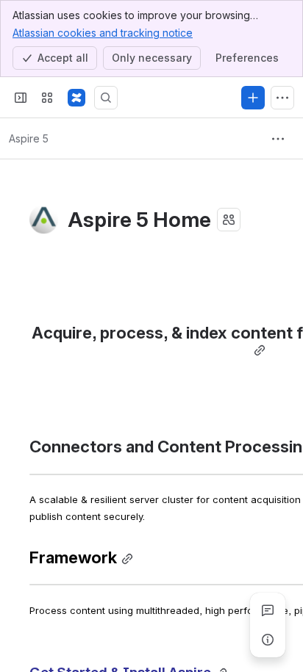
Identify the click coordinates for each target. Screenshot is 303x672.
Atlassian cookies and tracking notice (103, 32)
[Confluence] (76, 97)
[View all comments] (267, 610)
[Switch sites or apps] (47, 97)
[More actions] (278, 139)
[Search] (106, 97)
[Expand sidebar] (20, 97)
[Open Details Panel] (267, 639)
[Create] (253, 97)
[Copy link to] (259, 351)
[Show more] (282, 97)
